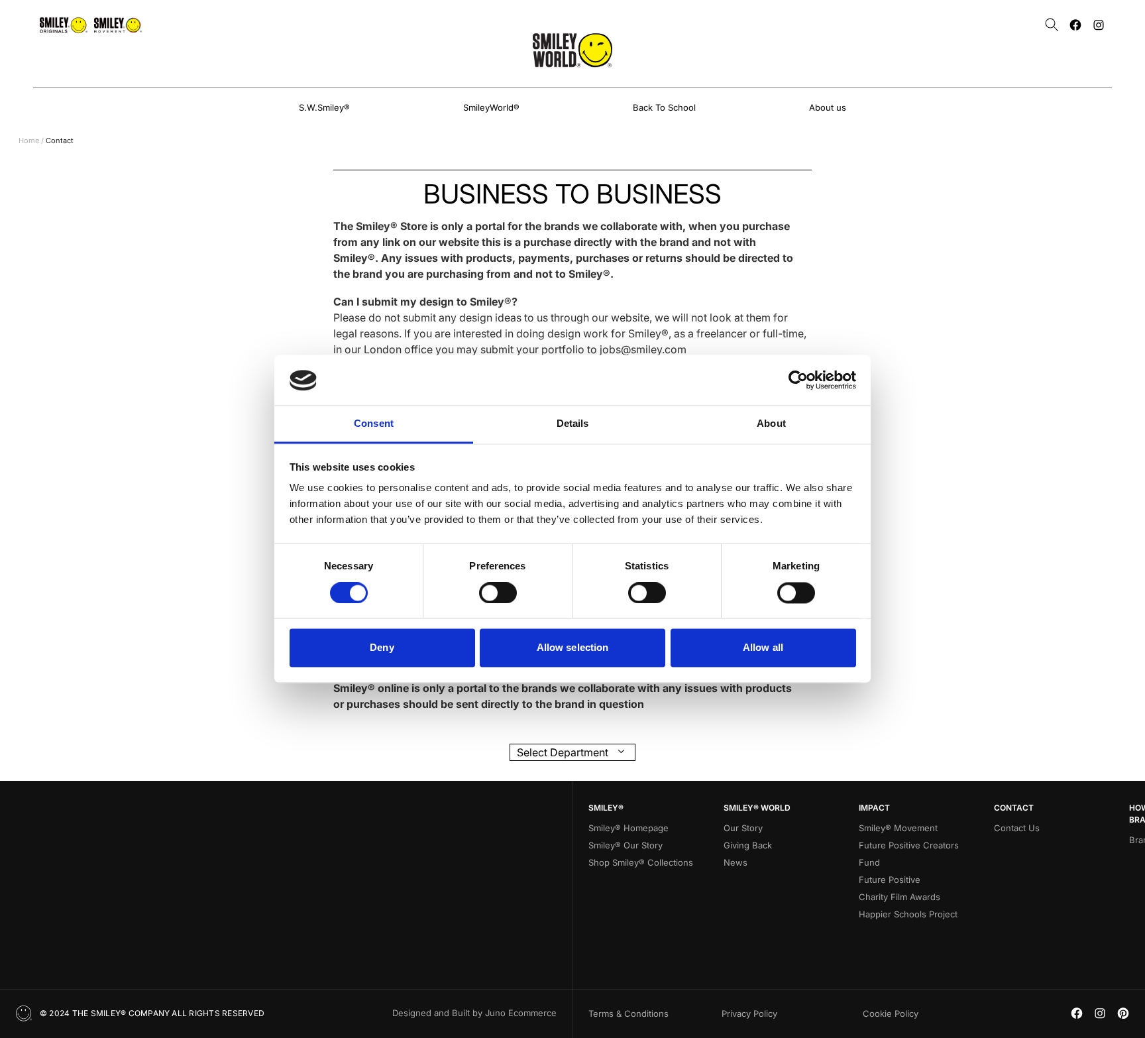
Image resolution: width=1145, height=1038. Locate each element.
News (735, 862)
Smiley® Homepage (628, 828)
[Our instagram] (1098, 25)
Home (29, 140)
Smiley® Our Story (625, 845)
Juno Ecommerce (521, 1013)
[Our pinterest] (1123, 1013)
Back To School (664, 107)
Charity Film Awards (899, 897)
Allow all (763, 648)
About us (827, 107)
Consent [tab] (374, 424)
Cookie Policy (890, 1013)
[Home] (572, 50)
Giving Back (748, 845)
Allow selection (573, 648)
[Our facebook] (1075, 24)
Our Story (743, 828)
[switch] (498, 593)
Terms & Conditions (628, 1013)
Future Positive (889, 879)
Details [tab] (573, 424)
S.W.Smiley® (324, 107)
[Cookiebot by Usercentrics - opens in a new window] (798, 380)
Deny (382, 648)
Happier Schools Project (908, 914)
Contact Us (1017, 828)
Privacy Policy (749, 1013)
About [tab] (771, 424)
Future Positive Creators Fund (909, 854)
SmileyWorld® (491, 107)
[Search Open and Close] (1052, 25)
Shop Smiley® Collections (640, 862)
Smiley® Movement (898, 828)
